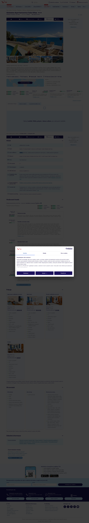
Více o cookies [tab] (64, 253)
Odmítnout (25, 273)
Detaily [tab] (44, 253)
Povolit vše (63, 273)
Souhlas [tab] (25, 253)
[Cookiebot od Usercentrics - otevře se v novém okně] (66, 249)
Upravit (43, 273)
